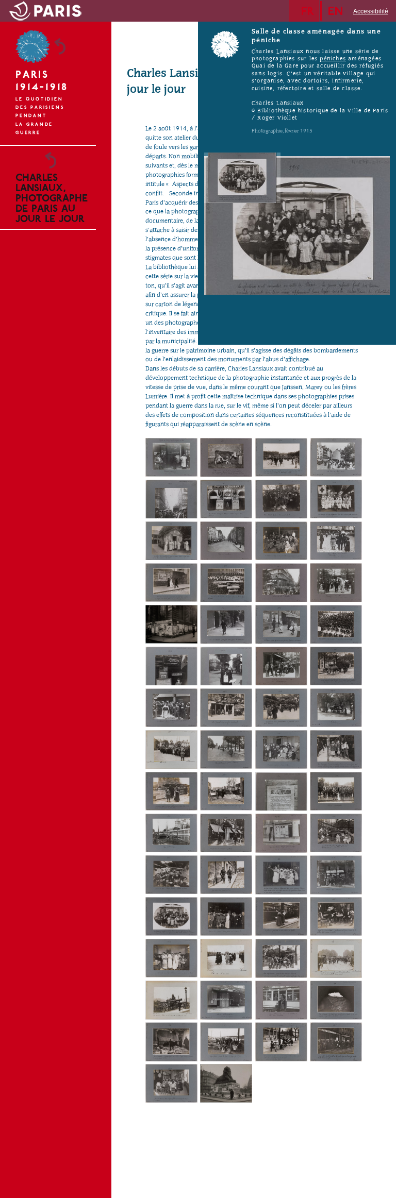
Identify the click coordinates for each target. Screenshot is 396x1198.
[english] (338, 11)
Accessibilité (370, 11)
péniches (333, 59)
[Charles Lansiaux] (171, 457)
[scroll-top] (96, 1176)
